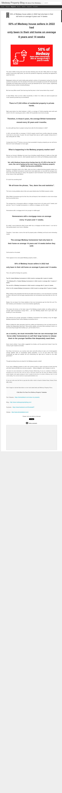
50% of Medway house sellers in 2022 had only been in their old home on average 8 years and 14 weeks (31, 15)
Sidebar (24, 6)
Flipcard (8, 6)
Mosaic (19, 6)
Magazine (13, 6)
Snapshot (29, 6)
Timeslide (35, 6)
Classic (2, 6)
